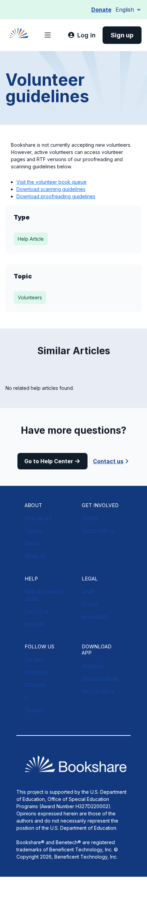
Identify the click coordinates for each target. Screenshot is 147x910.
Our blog (34, 659)
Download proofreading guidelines (55, 196)
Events (32, 543)
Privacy (90, 604)
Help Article (31, 239)
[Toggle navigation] (47, 35)
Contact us (108, 461)
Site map (34, 623)
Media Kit (35, 556)
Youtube (34, 710)
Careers (34, 530)
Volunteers (30, 297)
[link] (81, 35)
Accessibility (95, 616)
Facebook (36, 671)
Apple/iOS (93, 665)
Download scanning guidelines (50, 189)
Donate (101, 9)
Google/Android (100, 678)
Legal (88, 591)
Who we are (38, 517)
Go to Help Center (48, 461)
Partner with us (98, 530)
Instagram (35, 684)
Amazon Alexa (98, 691)
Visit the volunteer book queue (51, 182)
